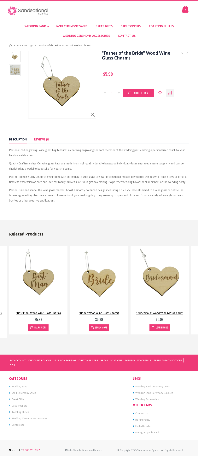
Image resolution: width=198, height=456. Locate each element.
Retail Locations (111, 360)
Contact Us (18, 424)
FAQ (12, 364)
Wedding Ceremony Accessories (29, 418)
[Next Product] (187, 53)
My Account (18, 360)
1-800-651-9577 (31, 450)
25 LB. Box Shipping (64, 360)
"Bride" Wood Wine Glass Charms (99, 313)
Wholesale (144, 360)
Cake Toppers (19, 405)
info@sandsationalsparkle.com (84, 450)
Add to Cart (142, 93)
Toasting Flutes (20, 412)
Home (10, 45)
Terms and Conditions (168, 360)
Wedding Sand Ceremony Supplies (154, 392)
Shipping (130, 360)
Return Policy (142, 419)
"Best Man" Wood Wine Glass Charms (38, 313)
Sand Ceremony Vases (24, 392)
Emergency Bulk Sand (147, 432)
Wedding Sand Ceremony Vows (152, 386)
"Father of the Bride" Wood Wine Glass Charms (136, 55)
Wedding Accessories (147, 399)
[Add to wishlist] (160, 93)
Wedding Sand (19, 386)
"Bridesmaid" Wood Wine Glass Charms (159, 313)
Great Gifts (18, 399)
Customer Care (88, 360)
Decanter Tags (25, 45)
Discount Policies (39, 360)
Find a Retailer (143, 426)
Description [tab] (18, 139)
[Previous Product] (182, 53)
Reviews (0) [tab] (41, 139)
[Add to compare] (170, 93)
